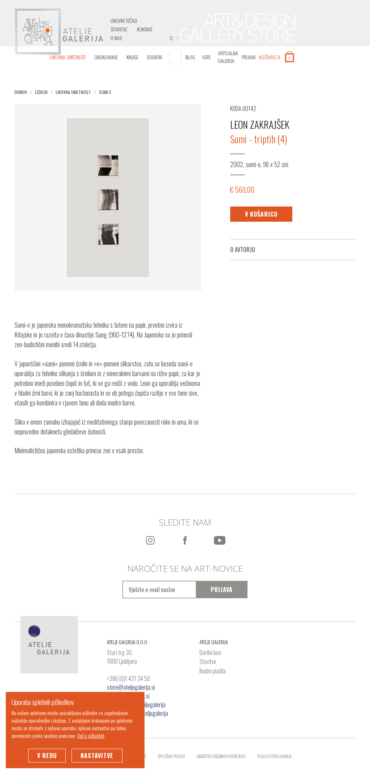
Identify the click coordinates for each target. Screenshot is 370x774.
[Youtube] (219, 540)
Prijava (222, 589)
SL (171, 38)
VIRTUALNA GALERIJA (228, 56)
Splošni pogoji (171, 756)
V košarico (261, 214)
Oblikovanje (106, 57)
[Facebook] (185, 540)
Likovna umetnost (68, 57)
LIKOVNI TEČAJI (124, 20)
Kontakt (144, 29)
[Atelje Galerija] (58, 32)
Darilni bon (210, 653)
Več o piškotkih (90, 735)
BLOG (190, 57)
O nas (116, 38)
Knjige (132, 57)
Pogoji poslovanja (274, 756)
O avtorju (242, 249)
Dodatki (154, 57)
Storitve (119, 29)
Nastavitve (97, 755)
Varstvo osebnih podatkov (221, 756)
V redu (47, 755)
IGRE (206, 57)
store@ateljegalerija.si (131, 687)
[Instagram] (150, 540)
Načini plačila (212, 671)
